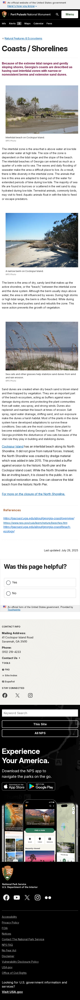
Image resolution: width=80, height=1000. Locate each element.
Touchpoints (14, 609)
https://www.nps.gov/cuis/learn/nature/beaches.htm (35, 522)
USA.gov (7, 967)
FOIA (5, 928)
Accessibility (9, 916)
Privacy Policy (10, 922)
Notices (6, 933)
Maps (27, 23)
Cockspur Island (12, 446)
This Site (40, 724)
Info (4, 23)
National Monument (31, 14)
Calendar (38, 23)
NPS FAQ (7, 944)
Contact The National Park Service (23, 939)
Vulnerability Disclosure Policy (20, 961)
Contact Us (10, 658)
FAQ (7, 669)
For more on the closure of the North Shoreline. (33, 494)
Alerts (14, 23)
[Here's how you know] (40, 4)
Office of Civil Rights (14, 972)
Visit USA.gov (12, 992)
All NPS (40, 733)
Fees (49, 23)
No (14, 593)
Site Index (10, 675)
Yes (14, 582)
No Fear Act (9, 950)
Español (9, 681)
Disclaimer (8, 956)
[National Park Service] (4, 14)
